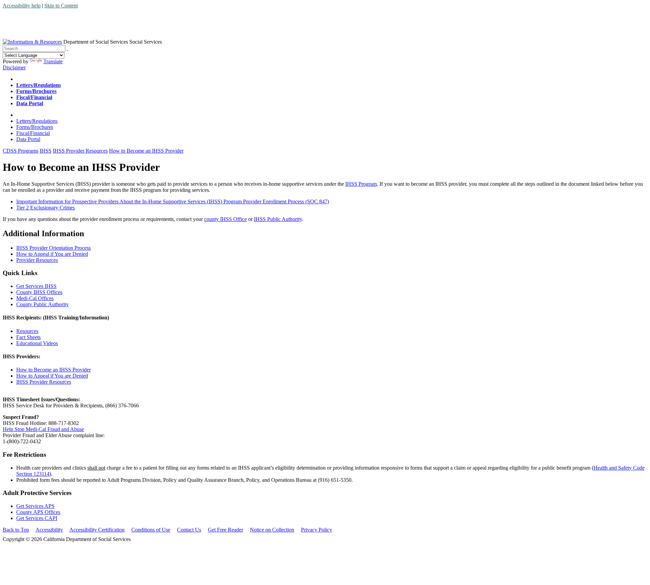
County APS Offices (38, 512)
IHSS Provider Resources (43, 382)
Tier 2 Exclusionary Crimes (45, 207)
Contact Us (189, 530)
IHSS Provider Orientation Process (53, 248)
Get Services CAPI (36, 518)
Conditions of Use (150, 530)
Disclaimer (14, 67)
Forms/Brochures (34, 127)
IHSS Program (361, 184)
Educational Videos (37, 343)
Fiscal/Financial (33, 133)
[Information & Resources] (32, 42)
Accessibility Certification (97, 530)
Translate (53, 61)
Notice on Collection (272, 530)
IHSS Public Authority (278, 219)
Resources (27, 331)
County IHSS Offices (39, 292)
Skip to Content (61, 5)
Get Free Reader (225, 530)
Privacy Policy (316, 530)
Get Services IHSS (36, 286)
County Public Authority (42, 304)
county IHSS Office (225, 219)
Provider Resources (37, 260)
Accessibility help (22, 5)
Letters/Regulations (37, 121)
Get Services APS (35, 506)
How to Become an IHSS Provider (53, 370)
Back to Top (16, 530)
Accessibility (49, 530)
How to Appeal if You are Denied (52, 254)
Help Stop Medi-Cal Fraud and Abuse (43, 429)
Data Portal (28, 139)
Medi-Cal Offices (34, 298)
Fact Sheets (28, 337)
